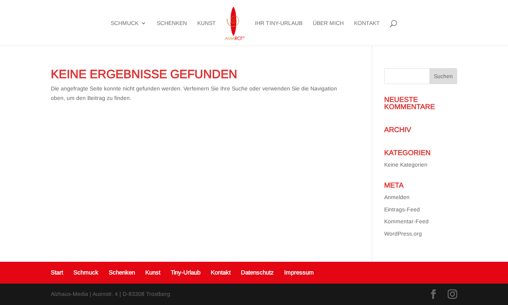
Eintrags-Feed (402, 209)
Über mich (328, 23)
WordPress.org (403, 233)
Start (57, 272)
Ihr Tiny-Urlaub (278, 23)
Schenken (172, 23)
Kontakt (367, 23)
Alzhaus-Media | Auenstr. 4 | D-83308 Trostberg (110, 294)
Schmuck (125, 23)
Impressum (299, 272)
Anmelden (397, 197)
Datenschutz (257, 272)
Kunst (206, 23)
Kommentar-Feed (406, 221)
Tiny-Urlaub (185, 272)
